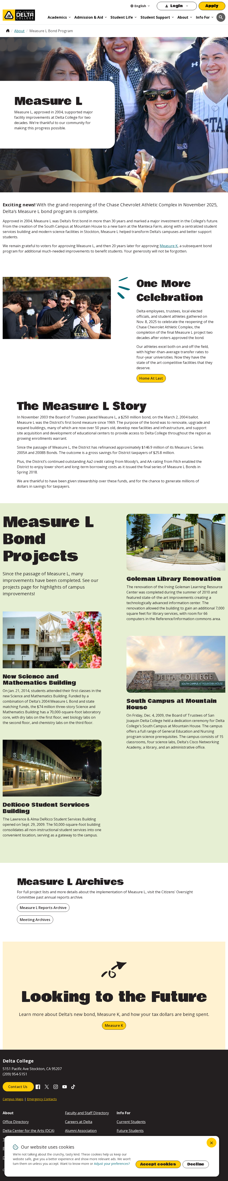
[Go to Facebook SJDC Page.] (38, 1086)
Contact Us (18, 1086)
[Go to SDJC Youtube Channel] (65, 1086)
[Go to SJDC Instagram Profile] (56, 1086)
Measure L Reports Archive (43, 907)
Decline (195, 1164)
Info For (203, 17)
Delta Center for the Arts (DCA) (28, 1130)
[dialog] (111, 1156)
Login (176, 6)
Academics (57, 17)
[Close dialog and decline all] (211, 1142)
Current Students (131, 1121)
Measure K (169, 245)
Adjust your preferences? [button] (112, 1163)
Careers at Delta (78, 1121)
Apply (212, 6)
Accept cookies (158, 1164)
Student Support (155, 17)
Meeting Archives (35, 919)
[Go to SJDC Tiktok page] (73, 1086)
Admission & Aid (88, 17)
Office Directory (16, 1121)
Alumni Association (81, 1130)
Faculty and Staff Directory (87, 1112)
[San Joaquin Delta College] (23, 14)
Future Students (130, 1130)
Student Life (121, 17)
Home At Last (151, 378)
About (182, 17)
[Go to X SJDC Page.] (47, 1086)
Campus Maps (13, 1099)
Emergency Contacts (42, 1099)
